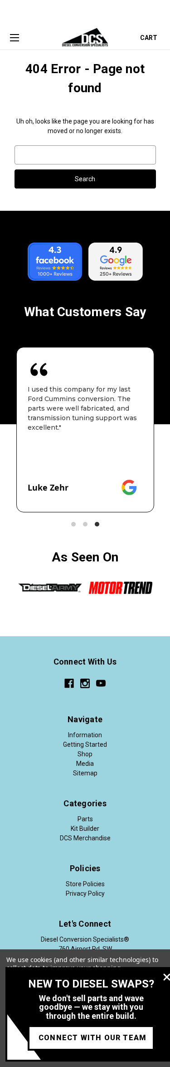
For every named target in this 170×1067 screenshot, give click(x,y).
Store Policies (85, 884)
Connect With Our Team (92, 1037)
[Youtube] (101, 683)
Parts (85, 819)
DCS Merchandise (85, 838)
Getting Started (85, 744)
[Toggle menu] (14, 38)
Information (85, 735)
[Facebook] (69, 683)
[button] (73, 524)
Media (85, 763)
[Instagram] (85, 683)
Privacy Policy (85, 893)
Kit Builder (85, 828)
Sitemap (85, 773)
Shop (85, 754)
